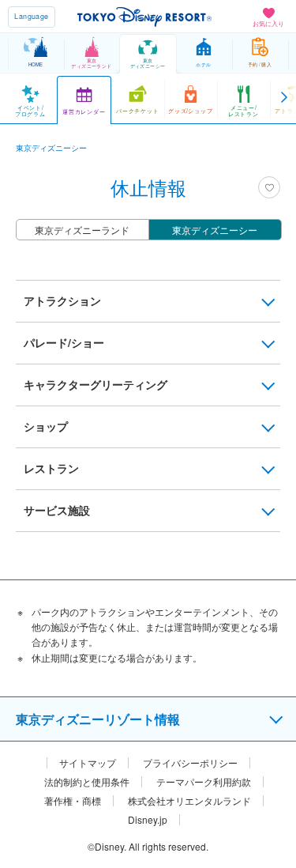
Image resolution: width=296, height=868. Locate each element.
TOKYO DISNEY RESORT (144, 17)
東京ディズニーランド (82, 229)
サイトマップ (87, 762)
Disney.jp (147, 819)
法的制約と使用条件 (86, 781)
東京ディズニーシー (214, 229)
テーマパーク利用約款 (203, 781)
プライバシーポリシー (190, 762)
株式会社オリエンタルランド (189, 800)
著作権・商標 (72, 800)
